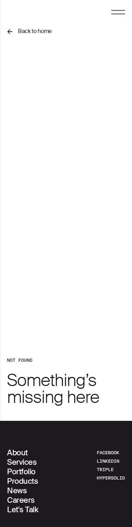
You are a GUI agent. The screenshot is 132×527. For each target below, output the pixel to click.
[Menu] (118, 14)
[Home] (34, 13)
